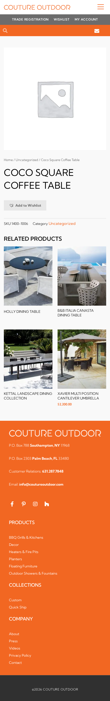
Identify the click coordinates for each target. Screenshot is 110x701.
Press (13, 641)
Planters (15, 559)
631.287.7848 (52, 471)
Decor (14, 545)
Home (8, 160)
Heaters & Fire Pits (23, 552)
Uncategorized (27, 160)
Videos (14, 648)
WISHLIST (62, 19)
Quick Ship (18, 607)
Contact (15, 662)
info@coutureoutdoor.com (41, 484)
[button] (88, 7)
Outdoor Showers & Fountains (33, 573)
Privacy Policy (20, 655)
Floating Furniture (23, 566)
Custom (15, 600)
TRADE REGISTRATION (30, 19)
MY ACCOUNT (86, 19)
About (14, 634)
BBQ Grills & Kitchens (26, 537)
